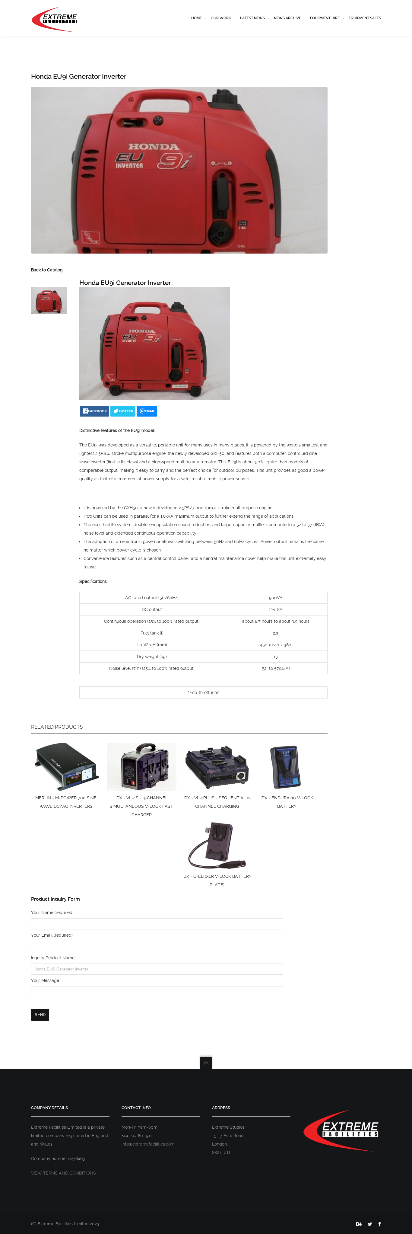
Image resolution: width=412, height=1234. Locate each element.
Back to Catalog (47, 269)
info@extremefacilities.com (148, 1144)
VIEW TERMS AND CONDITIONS (63, 1173)
